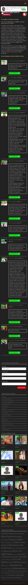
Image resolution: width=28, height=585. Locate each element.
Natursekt (17, 559)
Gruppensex (6, 551)
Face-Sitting (5, 542)
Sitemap (14, 583)
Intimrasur (14, 554)
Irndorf (3, 427)
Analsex (4, 533)
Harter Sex (16, 550)
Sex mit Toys (17, 573)
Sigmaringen (5, 420)
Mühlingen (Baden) (6, 403)
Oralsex (16, 562)
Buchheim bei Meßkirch (7, 401)
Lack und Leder (20, 557)
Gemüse (22, 548)
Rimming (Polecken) (6, 568)
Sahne (2, 571)
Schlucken (12, 571)
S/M (25, 568)
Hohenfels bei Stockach (7, 410)
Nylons (4, 562)
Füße (9, 548)
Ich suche (4, 366)
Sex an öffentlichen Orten (7, 573)
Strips (22, 573)
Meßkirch (22, 61)
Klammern (21, 554)
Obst (10, 562)
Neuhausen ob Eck (6, 422)
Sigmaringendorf (6, 429)
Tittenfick (10, 575)
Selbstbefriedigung (21, 571)
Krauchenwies (5, 413)
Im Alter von (5, 372)
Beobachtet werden (16, 533)
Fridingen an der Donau (7, 424)
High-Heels (6, 554)
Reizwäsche (16, 565)
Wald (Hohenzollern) (7, 399)
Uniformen (19, 575)
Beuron (3, 417)
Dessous (12, 539)
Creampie (4, 540)
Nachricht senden (14, 73)
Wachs (19, 578)
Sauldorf (4, 396)
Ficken (16, 542)
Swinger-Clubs (4, 575)
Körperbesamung (7, 557)
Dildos (20, 539)
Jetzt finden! (22, 387)
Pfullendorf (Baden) (6, 415)
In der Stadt (4, 381)
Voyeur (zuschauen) (8, 578)
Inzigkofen (4, 408)
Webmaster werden (21, 583)
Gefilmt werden (15, 548)
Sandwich (6, 571)
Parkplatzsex (7, 565)
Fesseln (11, 542)
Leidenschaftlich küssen (7, 559)
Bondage (18, 536)
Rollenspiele (18, 568)
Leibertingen (5, 406)
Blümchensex (7, 536)
